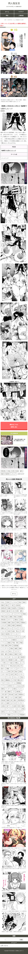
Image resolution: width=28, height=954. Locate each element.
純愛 (13, 625)
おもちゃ (11, 637)
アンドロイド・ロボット (13, 709)
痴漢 (8, 700)
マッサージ (8, 688)
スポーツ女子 (5, 674)
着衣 (24, 602)
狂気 (19, 706)
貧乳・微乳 (19, 611)
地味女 (11, 654)
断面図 (11, 660)
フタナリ (3, 683)
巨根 (21, 619)
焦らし (11, 651)
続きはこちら (14, 426)
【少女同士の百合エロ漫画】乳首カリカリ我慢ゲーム (11, 827)
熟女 (16, 671)
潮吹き (16, 619)
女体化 (3, 706)
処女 (6, 616)
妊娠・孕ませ (16, 631)
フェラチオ (14, 602)
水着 (20, 654)
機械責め (7, 680)
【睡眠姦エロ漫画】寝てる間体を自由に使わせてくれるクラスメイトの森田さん (20, 564)
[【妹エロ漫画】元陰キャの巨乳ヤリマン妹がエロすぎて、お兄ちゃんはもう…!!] (7, 527)
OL (6, 660)
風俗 (2, 680)
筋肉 (20, 671)
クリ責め (10, 663)
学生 (7, 15)
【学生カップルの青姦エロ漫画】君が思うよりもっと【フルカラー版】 (20, 582)
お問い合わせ (4, 945)
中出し (3, 602)
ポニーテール (11, 683)
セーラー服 (8, 665)
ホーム (7, 11)
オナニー (10, 619)
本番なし (17, 663)
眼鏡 (9, 642)
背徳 (15, 616)
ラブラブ (21, 11)
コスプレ (17, 651)
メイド (3, 677)
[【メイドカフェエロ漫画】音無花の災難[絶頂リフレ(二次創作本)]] (20, 493)
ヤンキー (20, 674)
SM (15, 674)
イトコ (3, 709)
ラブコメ (3, 686)
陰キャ (3, 668)
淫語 (9, 671)
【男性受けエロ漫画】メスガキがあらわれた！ (10, 890)
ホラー (21, 711)
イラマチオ (4, 637)
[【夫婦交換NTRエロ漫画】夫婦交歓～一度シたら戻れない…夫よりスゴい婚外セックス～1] (7, 544)
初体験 (20, 616)
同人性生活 (14, 3)
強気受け (7, 634)
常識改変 (22, 714)
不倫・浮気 (15, 642)
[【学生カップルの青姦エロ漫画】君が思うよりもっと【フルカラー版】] (20, 579)
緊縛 (9, 691)
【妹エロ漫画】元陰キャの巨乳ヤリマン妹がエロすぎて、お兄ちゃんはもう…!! (6, 530)
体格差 (3, 611)
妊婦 (14, 706)
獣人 (22, 677)
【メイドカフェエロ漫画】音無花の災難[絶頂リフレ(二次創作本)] (20, 496)
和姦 (21, 642)
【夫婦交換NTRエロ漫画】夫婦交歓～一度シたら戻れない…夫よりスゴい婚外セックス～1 (7, 547)
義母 (8, 703)
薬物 (2, 688)
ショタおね (18, 686)
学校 (2, 616)
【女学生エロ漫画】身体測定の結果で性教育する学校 (11, 740)
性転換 (3, 700)
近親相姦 (15, 645)
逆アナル (9, 706)
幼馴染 (14, 640)
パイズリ (21, 628)
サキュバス (16, 677)
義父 (16, 711)
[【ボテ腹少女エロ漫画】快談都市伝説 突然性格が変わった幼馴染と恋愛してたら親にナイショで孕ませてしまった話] (7, 561)
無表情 (7, 474)
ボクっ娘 (3, 691)
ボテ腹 (14, 680)
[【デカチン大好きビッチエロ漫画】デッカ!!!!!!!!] (7, 493)
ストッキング (9, 711)
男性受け (3, 471)
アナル (15, 628)
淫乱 (9, 471)
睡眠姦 (19, 683)
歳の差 (8, 611)
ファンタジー (16, 634)
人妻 (22, 631)
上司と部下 (4, 694)
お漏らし (16, 660)
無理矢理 (3, 608)
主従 (11, 674)
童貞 (13, 622)
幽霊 (2, 474)
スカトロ (15, 714)
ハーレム (3, 642)
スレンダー (11, 614)
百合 (2, 665)
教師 (16, 654)
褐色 (11, 648)
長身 (2, 660)
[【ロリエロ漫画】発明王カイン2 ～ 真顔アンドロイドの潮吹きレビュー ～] (7, 510)
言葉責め (23, 622)
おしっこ (3, 671)
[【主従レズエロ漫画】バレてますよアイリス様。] (20, 544)
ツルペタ (3, 631)
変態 (9, 625)
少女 (13, 611)
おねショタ (4, 651)
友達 (9, 631)
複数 (9, 622)
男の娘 (11, 694)
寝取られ (3, 628)
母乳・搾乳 (4, 697)
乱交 (14, 665)
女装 (16, 694)
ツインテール (5, 648)
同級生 (24, 614)
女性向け (10, 686)
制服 (9, 608)
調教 (11, 616)
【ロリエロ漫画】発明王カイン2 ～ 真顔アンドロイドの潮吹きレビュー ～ (7, 513)
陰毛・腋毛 (19, 471)
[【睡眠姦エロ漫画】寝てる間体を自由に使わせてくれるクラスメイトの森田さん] (20, 561)
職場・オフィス (11, 668)
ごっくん (20, 640)
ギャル (10, 628)
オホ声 (23, 637)
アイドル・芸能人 (6, 714)
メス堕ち (3, 663)
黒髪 (2, 605)
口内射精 (3, 622)
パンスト (20, 688)
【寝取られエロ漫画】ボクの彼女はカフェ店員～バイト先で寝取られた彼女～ (20, 513)
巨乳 (13, 471)
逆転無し (18, 691)
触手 (22, 660)
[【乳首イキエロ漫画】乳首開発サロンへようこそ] (20, 527)
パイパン (3, 614)
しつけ (3, 640)
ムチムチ (13, 474)
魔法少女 (20, 680)
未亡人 (3, 703)
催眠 (16, 648)
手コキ (18, 637)
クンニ (8, 640)
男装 (23, 709)
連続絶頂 (18, 625)
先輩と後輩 (4, 645)
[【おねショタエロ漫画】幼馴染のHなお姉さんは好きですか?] (7, 579)
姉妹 (14, 688)
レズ (22, 663)
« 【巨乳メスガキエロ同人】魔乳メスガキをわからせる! (14, 585)
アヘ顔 (11, 605)
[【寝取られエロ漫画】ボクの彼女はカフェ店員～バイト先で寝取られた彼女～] (20, 510)
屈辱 (17, 622)
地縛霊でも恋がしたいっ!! (8, 150)
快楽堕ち (14, 608)
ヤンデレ (20, 703)
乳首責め (21, 608)
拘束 (2, 634)
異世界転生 (21, 700)
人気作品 (21, 15)
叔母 (2, 711)
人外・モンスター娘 (13, 657)
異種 (20, 648)
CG (21, 665)
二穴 (13, 691)
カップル (3, 657)
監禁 (20, 697)
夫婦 (16, 697)
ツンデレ (9, 677)
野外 (10, 645)
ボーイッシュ (21, 668)
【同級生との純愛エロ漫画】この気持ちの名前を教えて (12, 931)
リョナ (11, 697)
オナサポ (13, 703)
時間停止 (21, 694)
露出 (15, 700)
